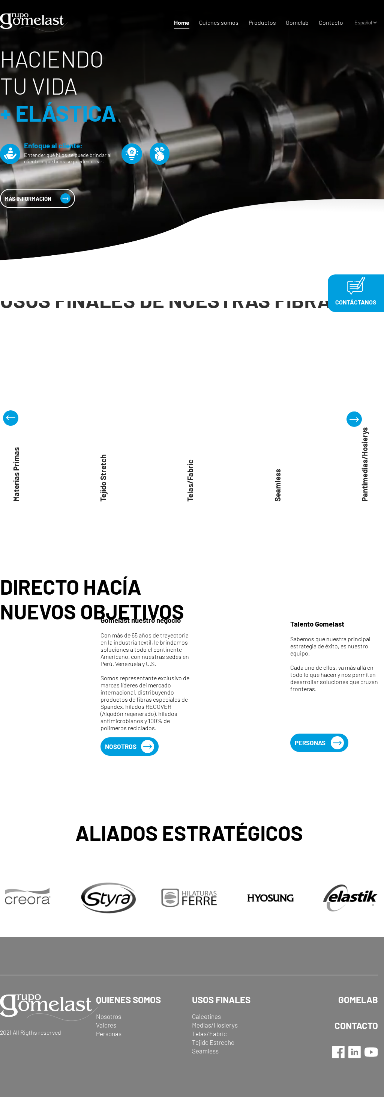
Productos (262, 22)
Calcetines (206, 1016)
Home (181, 22)
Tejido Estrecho (213, 1042)
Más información (27, 198)
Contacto (331, 22)
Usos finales (221, 999)
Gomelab (297, 22)
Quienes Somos (128, 999)
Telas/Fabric (209, 1033)
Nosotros (120, 746)
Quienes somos (218, 22)
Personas (310, 742)
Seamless (205, 1051)
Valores (106, 1025)
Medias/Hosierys (215, 1025)
